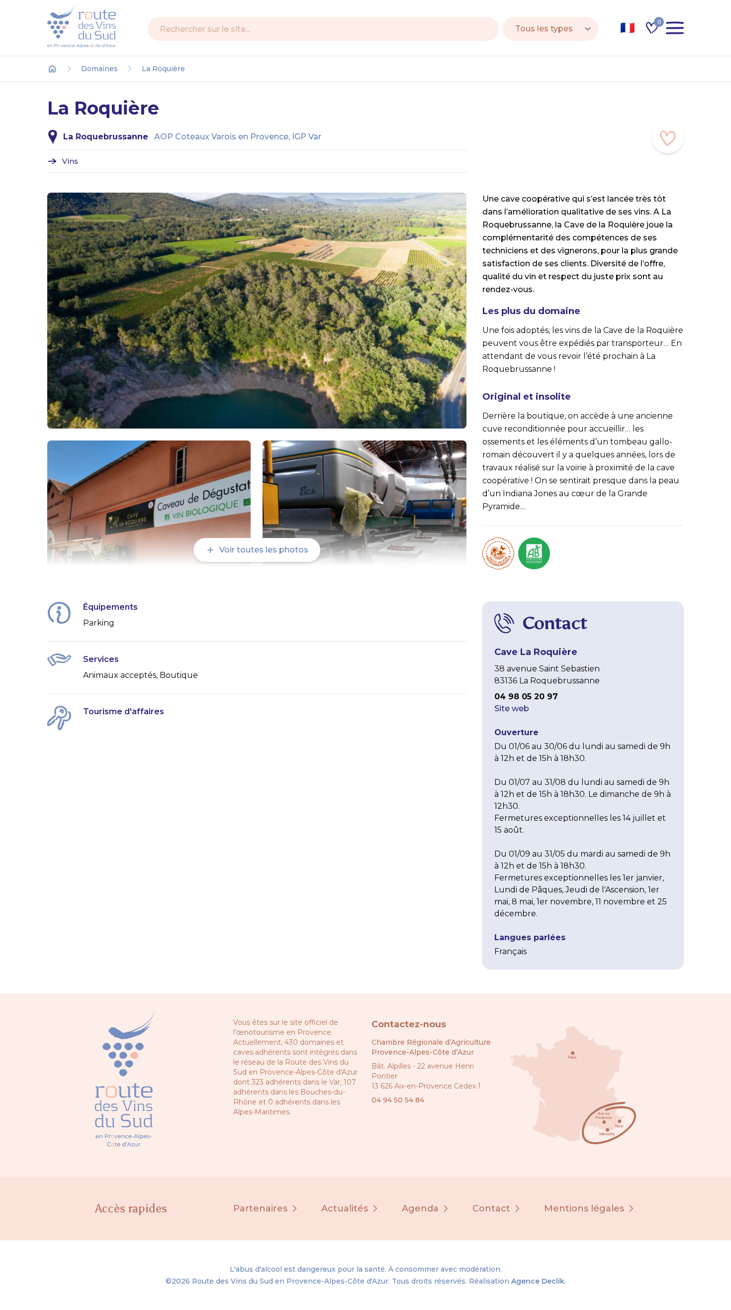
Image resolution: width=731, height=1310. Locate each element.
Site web (511, 708)
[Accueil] (52, 69)
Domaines (99, 68)
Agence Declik (537, 1281)
